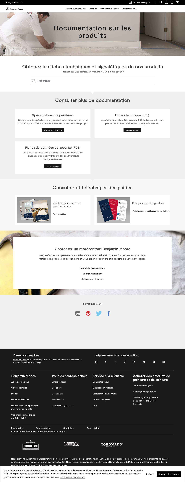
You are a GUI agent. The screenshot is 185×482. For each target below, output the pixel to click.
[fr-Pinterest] (88, 313)
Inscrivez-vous (20, 359)
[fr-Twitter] (99, 313)
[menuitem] (98, 362)
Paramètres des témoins (72, 477)
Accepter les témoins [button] (169, 474)
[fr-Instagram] (78, 313)
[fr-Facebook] (108, 313)
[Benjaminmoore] (14, 8)
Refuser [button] (150, 474)
